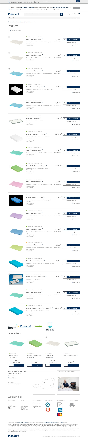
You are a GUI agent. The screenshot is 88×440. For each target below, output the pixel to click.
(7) (71, 279)
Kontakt (22, 404)
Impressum (10, 408)
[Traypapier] (16, 42)
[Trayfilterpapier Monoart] (16, 137)
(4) (71, 121)
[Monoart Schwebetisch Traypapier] (16, 311)
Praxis (34, 407)
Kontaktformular (23, 405)
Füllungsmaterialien (36, 405)
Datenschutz (10, 404)
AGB (9, 407)
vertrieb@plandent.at (13, 377)
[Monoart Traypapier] (16, 90)
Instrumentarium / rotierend (37, 406)
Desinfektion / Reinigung (37, 404)
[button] (69, 14)
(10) (71, 89)
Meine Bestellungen (24, 409)
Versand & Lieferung (24, 406)
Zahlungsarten (23, 407)
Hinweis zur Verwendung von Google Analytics (71, 436)
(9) (71, 137)
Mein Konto (23, 408)
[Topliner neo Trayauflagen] (16, 279)
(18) (71, 42)
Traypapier (33, 39)
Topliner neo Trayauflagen (35, 276)
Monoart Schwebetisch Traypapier (38, 308)
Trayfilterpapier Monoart (35, 134)
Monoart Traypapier (34, 87)
